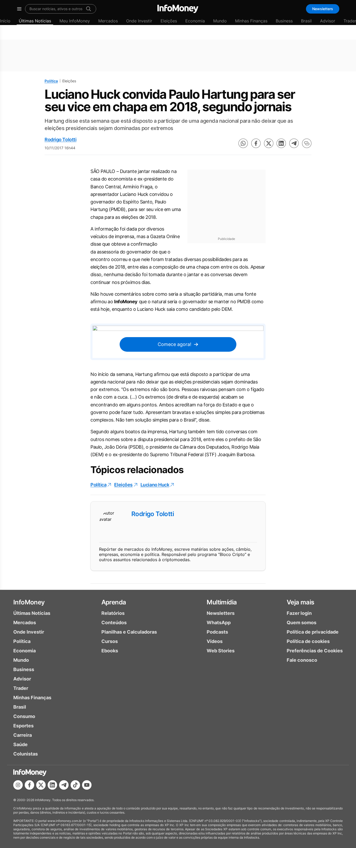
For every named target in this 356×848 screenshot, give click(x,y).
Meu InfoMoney (74, 20)
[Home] (177, 9)
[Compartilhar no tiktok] (75, 785)
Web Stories (221, 650)
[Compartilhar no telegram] (294, 143)
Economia (195, 20)
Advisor (327, 20)
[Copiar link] (306, 143)
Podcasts (217, 632)
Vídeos (215, 641)
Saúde (20, 744)
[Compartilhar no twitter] (268, 143)
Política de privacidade (313, 632)
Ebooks (109, 650)
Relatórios (113, 613)
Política (51, 81)
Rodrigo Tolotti (60, 139)
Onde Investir (139, 20)
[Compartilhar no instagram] (18, 785)
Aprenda (113, 602)
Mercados (108, 20)
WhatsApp (219, 622)
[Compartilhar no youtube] (86, 785)
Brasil (306, 20)
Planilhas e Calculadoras (129, 632)
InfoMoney (29, 602)
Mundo (220, 20)
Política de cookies (308, 641)
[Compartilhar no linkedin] (281, 143)
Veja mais (300, 602)
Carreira (22, 735)
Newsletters (322, 9)
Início (5, 20)
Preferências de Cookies (315, 650)
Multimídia (222, 602)
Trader (20, 688)
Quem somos (301, 622)
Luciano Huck (154, 484)
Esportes (23, 725)
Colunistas (25, 754)
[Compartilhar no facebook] (256, 143)
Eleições (169, 20)
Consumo (24, 716)
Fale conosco (302, 660)
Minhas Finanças (251, 20)
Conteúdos (114, 622)
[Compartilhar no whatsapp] (243, 143)
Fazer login (299, 613)
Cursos (109, 641)
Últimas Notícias (35, 20)
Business (284, 20)
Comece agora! (174, 344)
